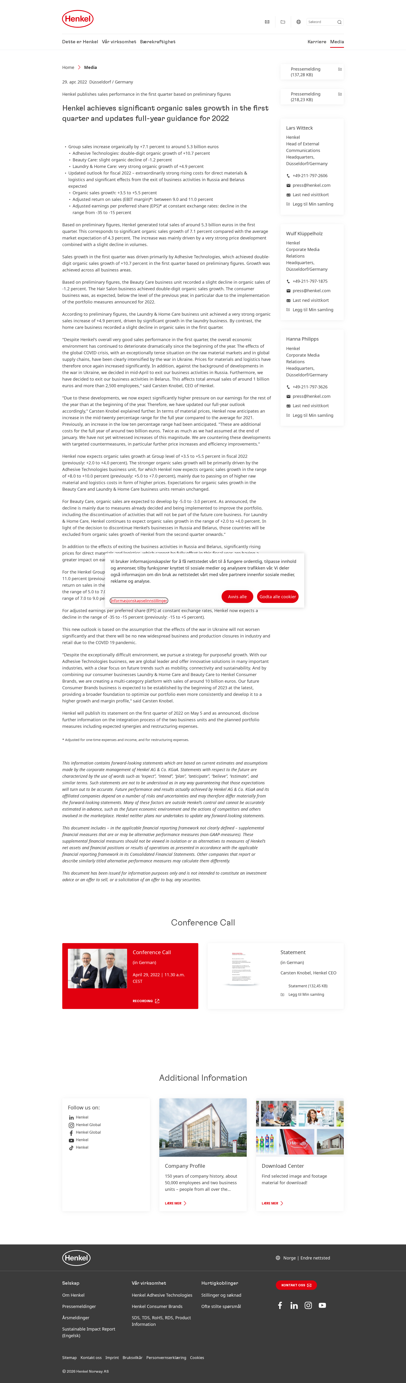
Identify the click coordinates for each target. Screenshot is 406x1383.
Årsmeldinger (75, 1317)
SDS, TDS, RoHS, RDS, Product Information (161, 1321)
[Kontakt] (267, 22)
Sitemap (69, 1357)
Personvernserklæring (166, 1357)
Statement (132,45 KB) (308, 985)
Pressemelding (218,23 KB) (305, 96)
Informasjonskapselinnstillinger (139, 600)
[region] (204, 580)
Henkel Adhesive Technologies (162, 1295)
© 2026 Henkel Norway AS (85, 1371)
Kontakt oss (293, 1285)
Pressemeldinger (79, 1306)
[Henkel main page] (78, 18)
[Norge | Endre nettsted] (298, 22)
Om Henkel (73, 1295)
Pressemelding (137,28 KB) (305, 71)
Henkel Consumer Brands (157, 1306)
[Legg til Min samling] (340, 72)
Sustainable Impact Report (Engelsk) (88, 1332)
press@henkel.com (312, 185)
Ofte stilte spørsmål (221, 1306)
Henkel (82, 1117)
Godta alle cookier (278, 596)
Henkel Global (88, 1124)
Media (337, 42)
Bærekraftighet (158, 42)
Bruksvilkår (133, 1357)
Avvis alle (237, 596)
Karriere (317, 42)
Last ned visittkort (311, 194)
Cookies (197, 1357)
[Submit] (339, 22)
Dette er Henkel (80, 42)
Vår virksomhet (119, 42)
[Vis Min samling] (283, 22)
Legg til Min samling (313, 204)
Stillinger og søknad (221, 1295)
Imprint (112, 1357)
